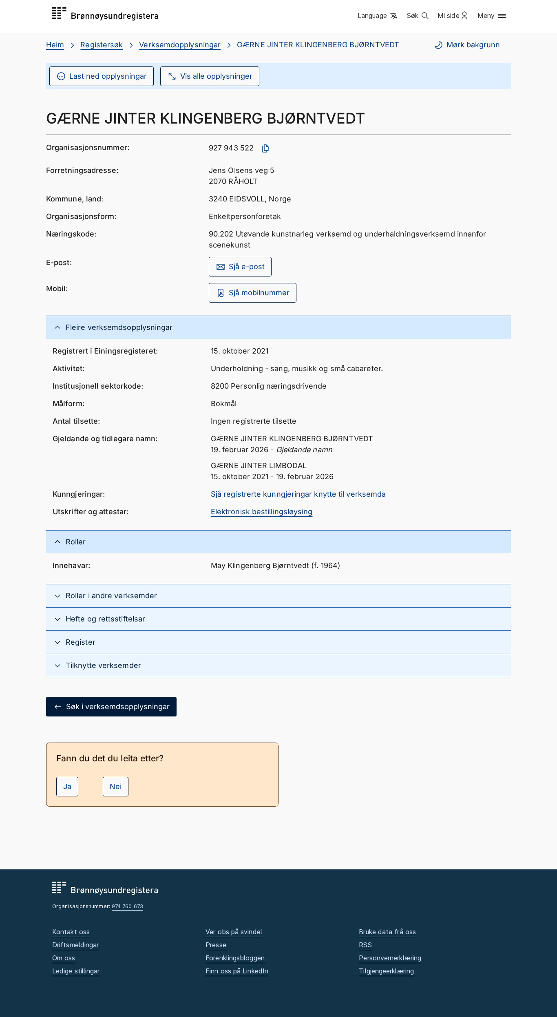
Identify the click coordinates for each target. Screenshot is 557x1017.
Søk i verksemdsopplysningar (118, 706)
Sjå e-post (247, 266)
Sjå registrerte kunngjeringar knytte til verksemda (298, 494)
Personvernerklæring (390, 958)
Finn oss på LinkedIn (237, 971)
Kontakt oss (71, 932)
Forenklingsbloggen (235, 958)
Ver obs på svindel (234, 932)
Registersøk (101, 44)
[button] (378, 16)
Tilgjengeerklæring (386, 971)
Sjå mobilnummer (259, 292)
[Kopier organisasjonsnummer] (265, 148)
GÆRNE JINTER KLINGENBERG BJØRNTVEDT (318, 44)
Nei (116, 786)
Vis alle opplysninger (216, 76)
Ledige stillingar (76, 971)
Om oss (63, 958)
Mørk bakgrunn (473, 44)
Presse (216, 945)
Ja (67, 786)
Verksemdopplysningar (180, 44)
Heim (55, 44)
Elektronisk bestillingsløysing (262, 511)
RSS (365, 945)
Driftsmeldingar (75, 945)
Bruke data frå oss (387, 932)
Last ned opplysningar (108, 76)
